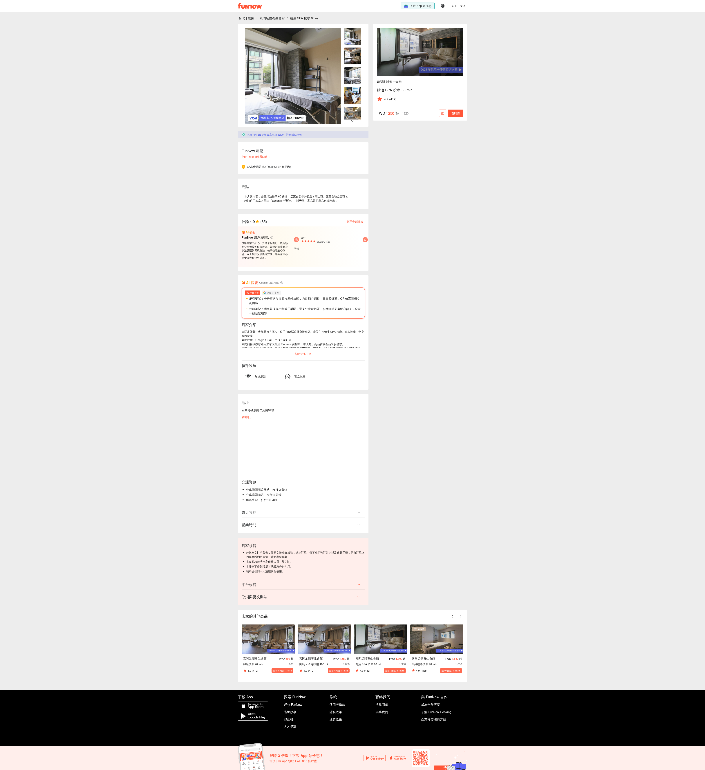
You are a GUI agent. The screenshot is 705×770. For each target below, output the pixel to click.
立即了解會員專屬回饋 (254, 156)
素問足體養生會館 (272, 18)
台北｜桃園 (246, 18)
